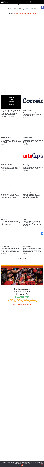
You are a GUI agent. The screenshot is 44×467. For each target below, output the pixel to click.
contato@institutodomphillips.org (25, 13)
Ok (22, 465)
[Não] (42, 464)
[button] (42, 7)
